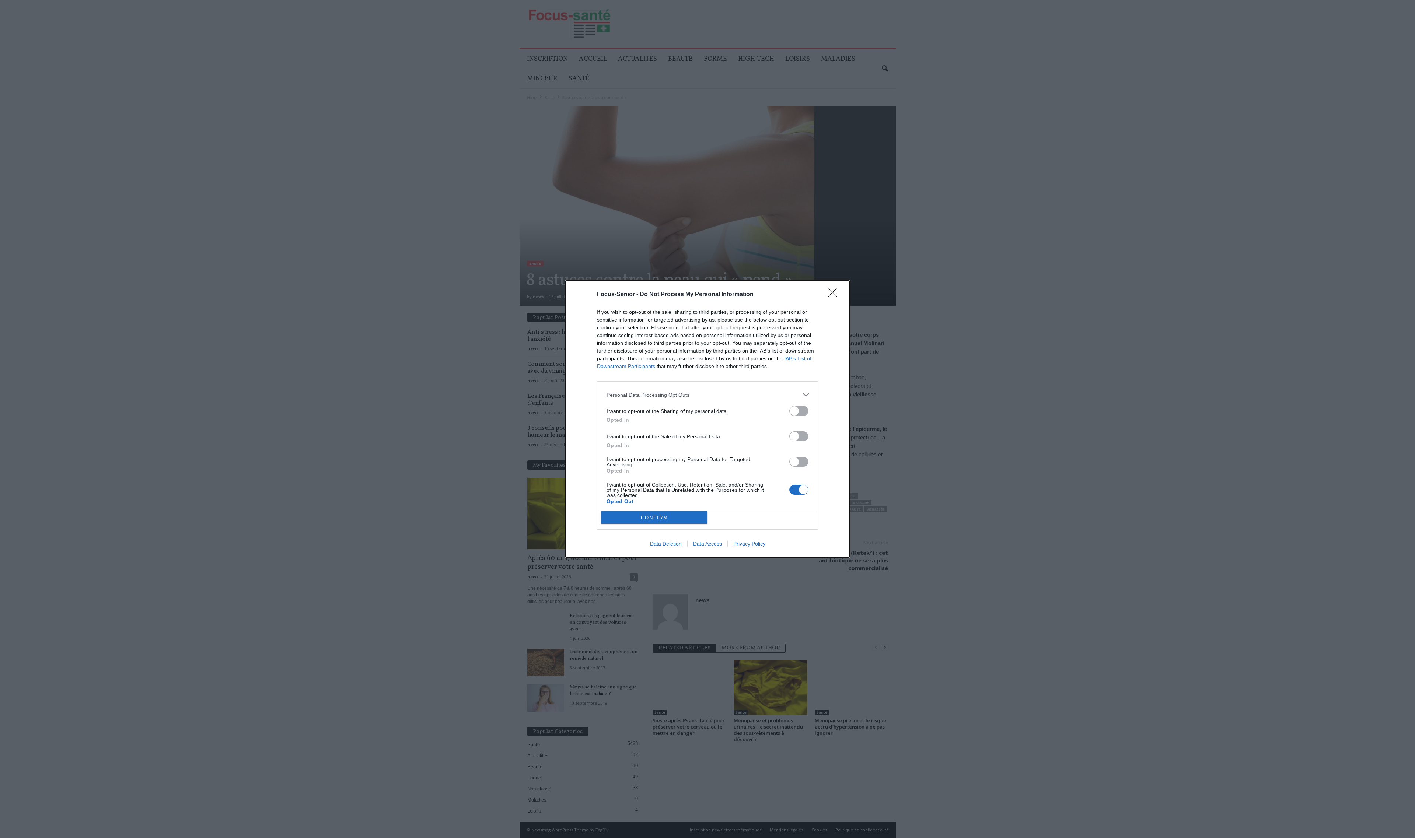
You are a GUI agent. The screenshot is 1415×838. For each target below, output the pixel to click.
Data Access (707, 544)
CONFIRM (654, 517)
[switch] (798, 411)
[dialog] (707, 419)
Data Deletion (666, 544)
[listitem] (707, 395)
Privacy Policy (749, 544)
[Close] (835, 295)
